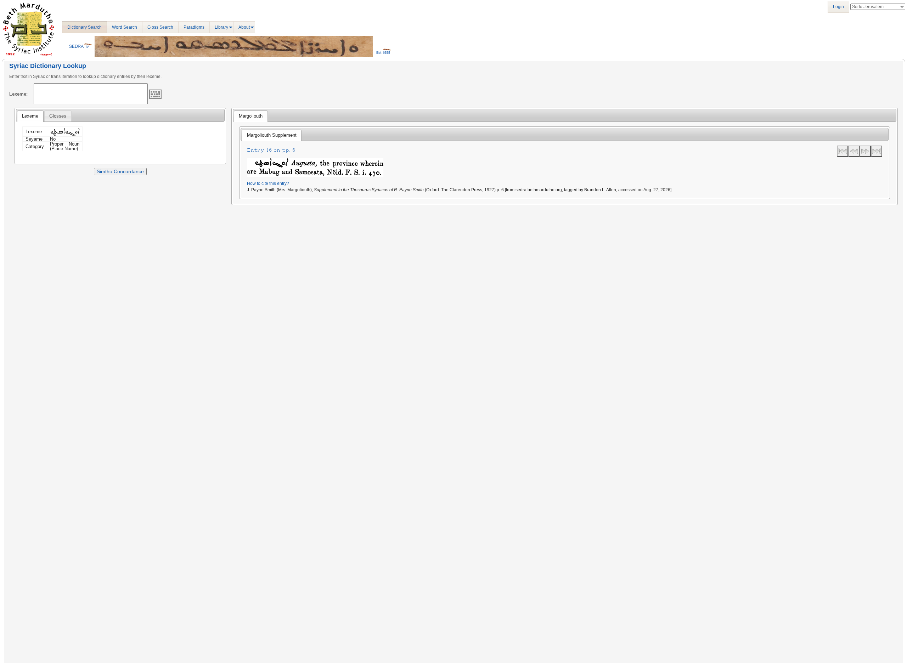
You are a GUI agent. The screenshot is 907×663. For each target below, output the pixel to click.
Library (221, 27)
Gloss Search (160, 27)
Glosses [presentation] (57, 116)
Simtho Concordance (120, 171)
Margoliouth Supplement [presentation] (272, 135)
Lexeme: (18, 94)
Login (838, 6)
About (244, 27)
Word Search (124, 27)
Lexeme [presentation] (30, 116)
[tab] (30, 116)
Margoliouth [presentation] (251, 116)
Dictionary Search (84, 27)
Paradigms (194, 27)
